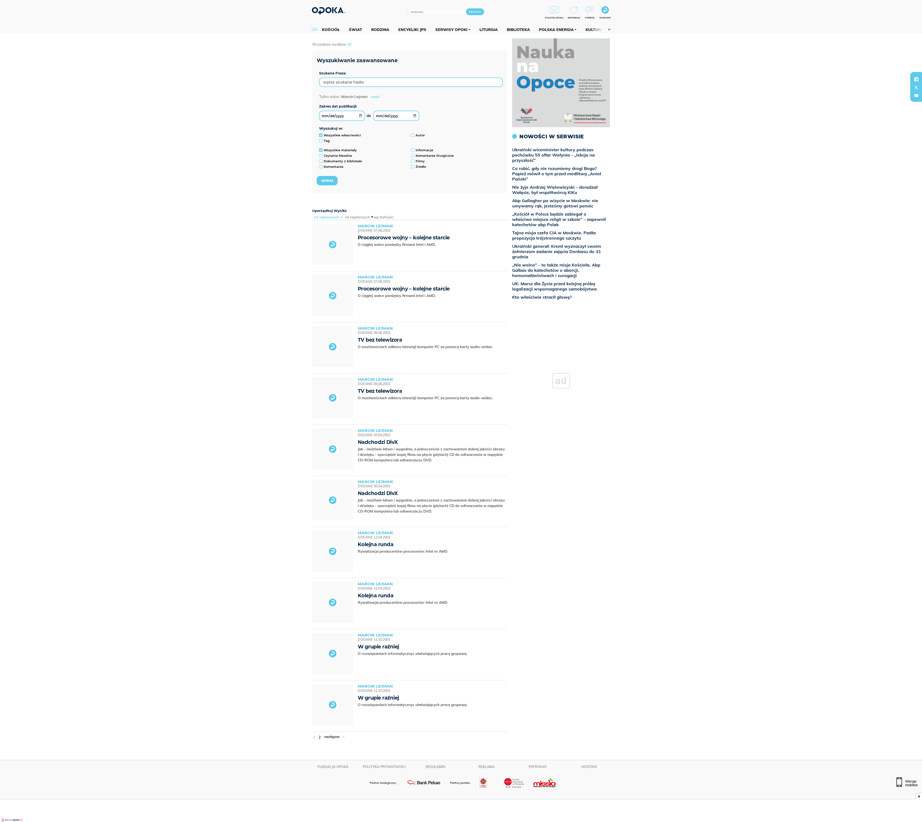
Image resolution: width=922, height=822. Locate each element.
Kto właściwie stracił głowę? (542, 297)
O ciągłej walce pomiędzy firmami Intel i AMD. (397, 244)
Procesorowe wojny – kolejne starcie (403, 238)
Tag (327, 141)
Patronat (538, 767)
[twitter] (916, 87)
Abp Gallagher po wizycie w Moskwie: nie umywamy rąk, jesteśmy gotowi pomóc (555, 203)
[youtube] (916, 95)
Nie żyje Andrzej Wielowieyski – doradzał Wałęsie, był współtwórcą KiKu (555, 189)
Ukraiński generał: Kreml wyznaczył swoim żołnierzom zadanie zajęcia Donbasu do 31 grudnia (556, 251)
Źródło (421, 167)
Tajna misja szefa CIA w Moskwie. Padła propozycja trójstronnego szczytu (554, 235)
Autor (420, 135)
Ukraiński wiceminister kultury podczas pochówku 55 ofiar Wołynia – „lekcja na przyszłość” (553, 155)
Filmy (420, 161)
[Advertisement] (461, 811)
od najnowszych (327, 217)
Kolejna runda (375, 544)
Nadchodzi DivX (378, 442)
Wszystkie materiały (340, 150)
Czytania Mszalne (338, 155)
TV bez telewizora (380, 340)
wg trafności (383, 217)
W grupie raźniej (378, 647)
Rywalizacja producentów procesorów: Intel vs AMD (403, 551)
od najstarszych (357, 217)
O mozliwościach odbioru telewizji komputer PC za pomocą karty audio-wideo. (426, 347)
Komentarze (333, 167)
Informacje (424, 150)
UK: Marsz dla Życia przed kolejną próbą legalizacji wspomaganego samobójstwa (554, 286)
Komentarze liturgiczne (435, 155)
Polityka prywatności (384, 767)
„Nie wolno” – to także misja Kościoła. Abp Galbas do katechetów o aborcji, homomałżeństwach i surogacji (556, 270)
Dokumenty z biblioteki (343, 161)
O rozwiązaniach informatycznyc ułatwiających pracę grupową (412, 653)
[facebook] (916, 79)
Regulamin (435, 767)
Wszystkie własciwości (342, 135)
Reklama (487, 767)
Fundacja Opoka (332, 767)
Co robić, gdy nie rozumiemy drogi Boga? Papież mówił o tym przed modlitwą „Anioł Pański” (556, 174)
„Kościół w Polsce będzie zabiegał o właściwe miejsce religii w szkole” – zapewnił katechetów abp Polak (559, 219)
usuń (375, 96)
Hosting (589, 767)
